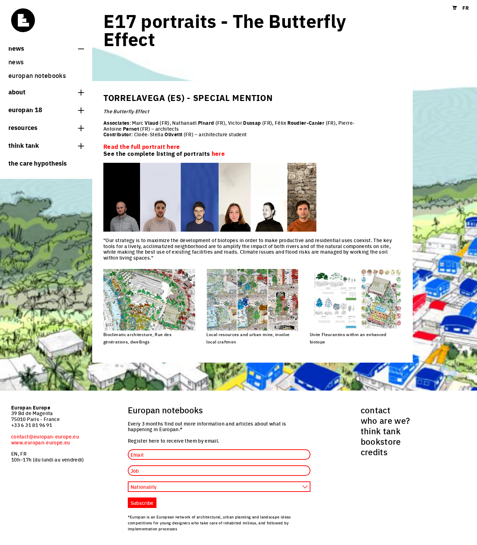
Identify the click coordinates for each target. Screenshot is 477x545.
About (17, 91)
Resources (22, 127)
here (218, 153)
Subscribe (142, 502)
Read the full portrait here (141, 146)
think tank (23, 145)
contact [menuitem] (376, 410)
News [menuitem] (16, 61)
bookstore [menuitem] (381, 441)
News (16, 47)
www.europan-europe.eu (40, 442)
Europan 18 (25, 109)
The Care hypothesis (37, 162)
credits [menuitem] (374, 452)
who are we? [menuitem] (385, 420)
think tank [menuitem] (381, 431)
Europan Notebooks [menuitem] (37, 75)
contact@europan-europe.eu (45, 436)
